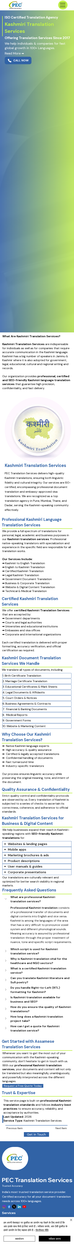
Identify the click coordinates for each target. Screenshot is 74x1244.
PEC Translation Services (37, 1180)
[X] (14, 1207)
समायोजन (19, 1238)
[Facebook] (9, 1207)
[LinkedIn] (19, 1207)
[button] (37, 899)
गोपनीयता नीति (41, 1230)
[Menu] (63, 5)
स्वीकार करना (55, 1238)
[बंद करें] (69, 1222)
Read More (14, 53)
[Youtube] (24, 1207)
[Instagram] (4, 1207)
